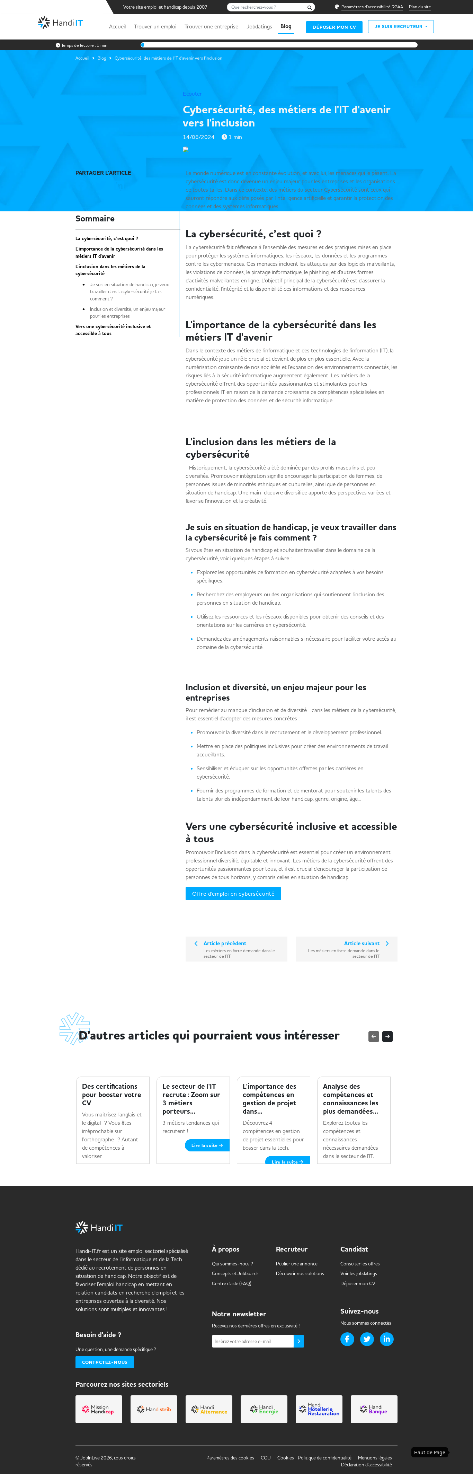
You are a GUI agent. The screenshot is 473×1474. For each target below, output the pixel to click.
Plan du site (420, 6)
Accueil (117, 26)
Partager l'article (103, 173)
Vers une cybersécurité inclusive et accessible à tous (113, 330)
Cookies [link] (285, 1457)
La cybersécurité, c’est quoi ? (109, 239)
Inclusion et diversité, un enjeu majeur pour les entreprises (127, 312)
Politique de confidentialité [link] (324, 1457)
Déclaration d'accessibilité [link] (366, 1464)
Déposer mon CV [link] (357, 1283)
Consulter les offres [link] (360, 1263)
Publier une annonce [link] (297, 1263)
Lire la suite (205, 1145)
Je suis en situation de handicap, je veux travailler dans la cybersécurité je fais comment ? (129, 291)
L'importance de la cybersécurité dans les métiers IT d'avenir (119, 252)
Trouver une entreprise (211, 26)
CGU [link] (266, 1457)
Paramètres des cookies (230, 1457)
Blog (286, 26)
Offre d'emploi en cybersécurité (233, 893)
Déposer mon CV (334, 27)
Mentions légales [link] (375, 1457)
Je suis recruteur (399, 26)
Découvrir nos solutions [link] (300, 1273)
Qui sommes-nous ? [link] (232, 1263)
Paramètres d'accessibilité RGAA (372, 6)
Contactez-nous (104, 1362)
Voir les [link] (358, 1273)
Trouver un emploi (155, 26)
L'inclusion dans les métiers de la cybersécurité (110, 270)
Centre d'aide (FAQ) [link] (231, 1283)
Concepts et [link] (235, 1273)
